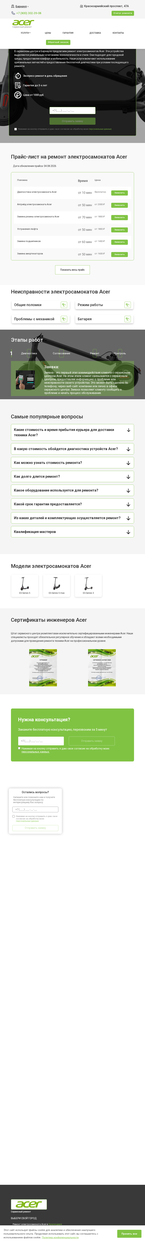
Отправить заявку (72, 121)
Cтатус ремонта (123, 13)
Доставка (95, 33)
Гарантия (68, 33)
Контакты (118, 33)
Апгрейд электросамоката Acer (34, 204)
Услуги (25, 33)
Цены (48, 33)
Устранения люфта (27, 229)
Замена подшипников (29, 241)
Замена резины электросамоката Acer (38, 216)
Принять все (129, 1233)
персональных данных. (100, 129)
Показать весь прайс (72, 269)
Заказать (119, 193)
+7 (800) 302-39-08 (28, 13)
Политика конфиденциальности (60, 1237)
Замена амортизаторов (30, 253)
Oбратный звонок (58, 42)
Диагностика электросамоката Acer (37, 192)
